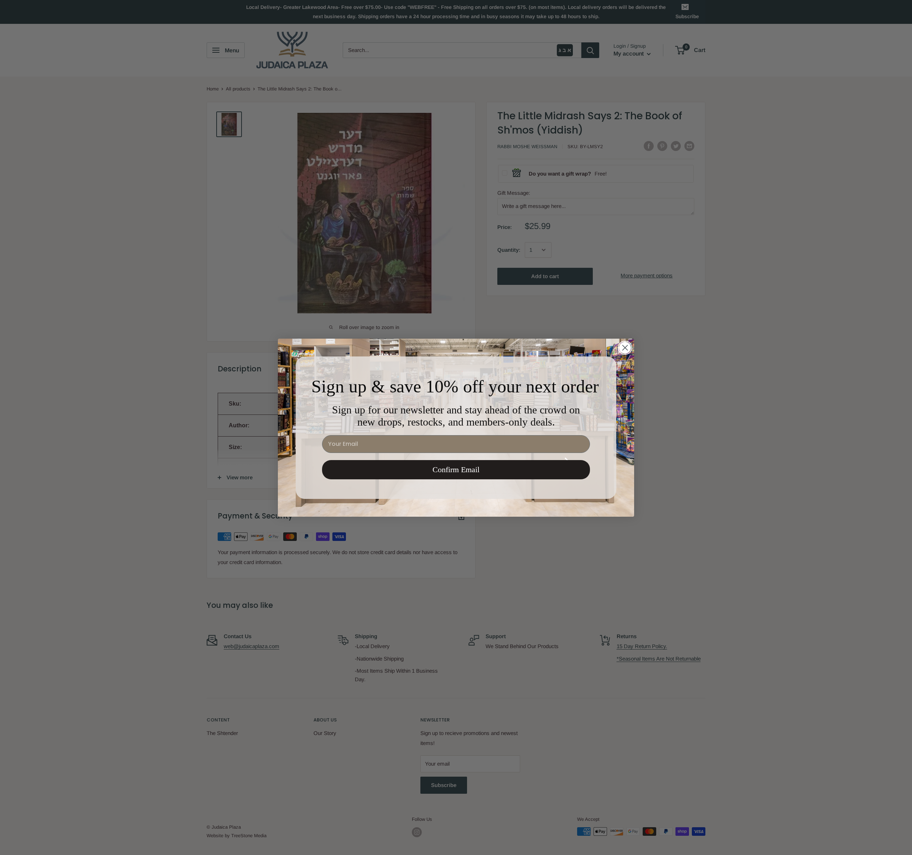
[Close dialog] (625, 348)
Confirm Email (456, 469)
